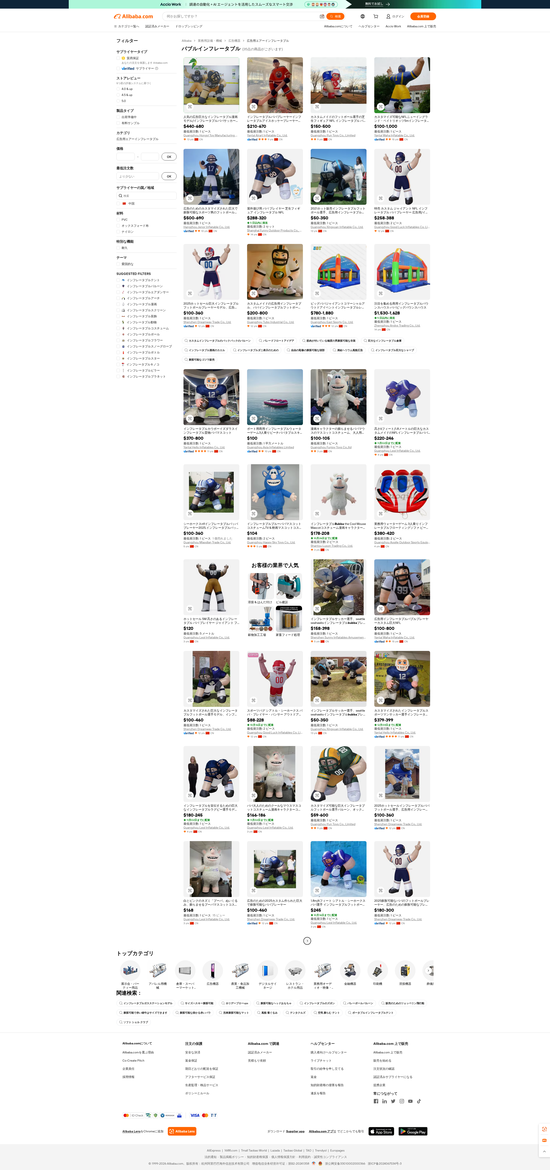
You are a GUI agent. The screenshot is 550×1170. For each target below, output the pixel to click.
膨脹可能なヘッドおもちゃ (276, 1003)
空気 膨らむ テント (329, 1012)
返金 (314, 1077)
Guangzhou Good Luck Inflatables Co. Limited (402, 227)
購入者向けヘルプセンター (329, 1052)
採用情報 (128, 1077)
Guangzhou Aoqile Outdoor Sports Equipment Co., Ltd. (402, 542)
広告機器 (234, 40)
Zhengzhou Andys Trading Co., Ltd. (397, 325)
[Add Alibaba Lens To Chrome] (182, 1131)
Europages (337, 1150)
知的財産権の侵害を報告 (327, 1085)
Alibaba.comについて (137, 1043)
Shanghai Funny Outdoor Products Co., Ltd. (275, 230)
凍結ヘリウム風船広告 (350, 350)
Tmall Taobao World (254, 1150)
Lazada (275, 1150)
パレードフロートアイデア (278, 340)
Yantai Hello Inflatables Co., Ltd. (204, 447)
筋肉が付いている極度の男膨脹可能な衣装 (331, 340)
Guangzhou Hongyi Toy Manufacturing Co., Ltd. (211, 135)
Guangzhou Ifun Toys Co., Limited (333, 135)
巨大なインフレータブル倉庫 (385, 340)
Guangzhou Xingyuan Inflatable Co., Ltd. (337, 227)
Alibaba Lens (131, 1131)
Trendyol (321, 1150)
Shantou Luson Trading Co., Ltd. (332, 545)
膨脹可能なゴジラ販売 (202, 359)
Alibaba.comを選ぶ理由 (138, 1052)
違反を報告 (318, 1093)
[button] (322, 16)
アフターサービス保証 (200, 1077)
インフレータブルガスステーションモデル (148, 1003)
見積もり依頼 (257, 1060)
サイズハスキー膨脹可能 (199, 1003)
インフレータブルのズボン (319, 1003)
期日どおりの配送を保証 (201, 1068)
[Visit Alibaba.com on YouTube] (410, 1101)
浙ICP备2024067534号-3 (385, 1163)
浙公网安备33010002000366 (345, 1163)
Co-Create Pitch (133, 1060)
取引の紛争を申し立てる (327, 1068)
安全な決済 (192, 1052)
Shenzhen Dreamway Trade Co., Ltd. (207, 322)
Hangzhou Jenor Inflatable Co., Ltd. (206, 227)
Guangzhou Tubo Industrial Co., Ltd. (270, 322)
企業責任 (128, 1068)
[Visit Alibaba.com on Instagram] (401, 1101)
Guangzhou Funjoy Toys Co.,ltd (331, 447)
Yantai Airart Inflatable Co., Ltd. (267, 135)
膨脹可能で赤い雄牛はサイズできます (145, 1012)
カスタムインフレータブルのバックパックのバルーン (220, 340)
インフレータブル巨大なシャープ (394, 350)
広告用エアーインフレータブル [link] (268, 40)
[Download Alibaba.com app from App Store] (381, 1131)
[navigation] (146, 491)
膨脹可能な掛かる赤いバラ (195, 1012)
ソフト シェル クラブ (136, 1022)
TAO (308, 1150)
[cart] (376, 17)
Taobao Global (292, 1150)
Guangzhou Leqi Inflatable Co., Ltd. (397, 450)
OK (169, 157)
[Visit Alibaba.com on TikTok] (419, 1101)
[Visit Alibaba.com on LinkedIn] (384, 1101)
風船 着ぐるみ (269, 1012)
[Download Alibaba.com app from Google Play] (413, 1131)
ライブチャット (321, 1060)
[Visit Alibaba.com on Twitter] (393, 1101)
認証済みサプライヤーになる (392, 1077)
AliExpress (214, 1150)
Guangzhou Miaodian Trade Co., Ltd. (207, 542)
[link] (544, 1129)
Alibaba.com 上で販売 (387, 1052)
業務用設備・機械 (210, 40)
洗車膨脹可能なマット (236, 1012)
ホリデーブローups (237, 1003)
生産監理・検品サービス (201, 1085)
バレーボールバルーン (360, 1003)
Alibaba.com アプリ (322, 1131)
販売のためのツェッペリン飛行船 (405, 1003)
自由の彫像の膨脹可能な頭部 (308, 350)
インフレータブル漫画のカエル (207, 350)
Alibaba (186, 40)
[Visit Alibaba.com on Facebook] (376, 1101)
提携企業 (379, 1085)
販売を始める (382, 1060)
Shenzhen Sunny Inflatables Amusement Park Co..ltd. (339, 637)
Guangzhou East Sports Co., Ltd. (332, 322)
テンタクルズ (298, 1012)
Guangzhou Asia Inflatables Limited (270, 447)
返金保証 (191, 1060)
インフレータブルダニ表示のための (258, 350)
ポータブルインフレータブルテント (373, 1012)
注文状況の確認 (383, 1068)
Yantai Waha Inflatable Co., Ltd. (394, 135)
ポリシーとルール (197, 1093)
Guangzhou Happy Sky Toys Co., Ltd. (271, 542)
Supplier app (295, 1131)
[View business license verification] (314, 1163)
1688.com (230, 1150)
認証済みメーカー (260, 1052)
